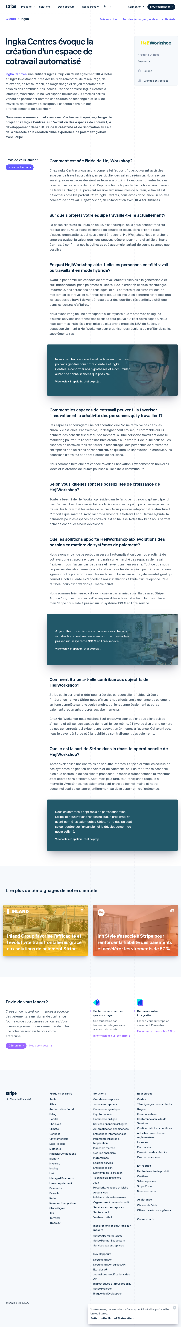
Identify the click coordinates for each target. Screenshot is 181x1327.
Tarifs (107, 6)
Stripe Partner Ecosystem (109, 1240)
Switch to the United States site (111, 1318)
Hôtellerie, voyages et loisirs (110, 1187)
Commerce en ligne (105, 1119)
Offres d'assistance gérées (154, 1210)
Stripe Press (144, 1186)
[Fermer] (174, 1308)
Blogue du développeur (107, 1293)
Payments (55, 1188)
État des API (100, 1269)
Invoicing (54, 1163)
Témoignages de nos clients (154, 1104)
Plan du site (144, 1147)
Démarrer (14, 1045)
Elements (55, 1148)
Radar (53, 1198)
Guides (141, 1099)
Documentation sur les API (154, 1031)
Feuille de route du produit (153, 1171)
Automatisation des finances (111, 1129)
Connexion (134, 6)
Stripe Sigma (57, 1208)
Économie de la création (108, 1172)
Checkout (55, 1124)
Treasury (55, 1223)
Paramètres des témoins (152, 1152)
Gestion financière (104, 1153)
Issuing (53, 1168)
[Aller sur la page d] (10, 1093)
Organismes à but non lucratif (111, 1202)
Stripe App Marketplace (107, 1235)
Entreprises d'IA (103, 1167)
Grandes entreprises (106, 1099)
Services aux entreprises (108, 1207)
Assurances (100, 1192)
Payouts (54, 1193)
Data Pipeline (57, 1143)
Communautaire (147, 1114)
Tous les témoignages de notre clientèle (148, 19)
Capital (53, 1119)
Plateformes (101, 1158)
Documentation (102, 1259)
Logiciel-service (103, 1162)
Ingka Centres (16, 74)
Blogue (141, 1109)
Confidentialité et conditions (154, 1128)
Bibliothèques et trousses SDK (112, 1283)
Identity (54, 1158)
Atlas (52, 1104)
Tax (51, 1213)
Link (51, 1173)
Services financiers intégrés (110, 1124)
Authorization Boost (61, 1109)
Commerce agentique (106, 1109)
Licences (142, 1142)
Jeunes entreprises (105, 1104)
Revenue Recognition (62, 1203)
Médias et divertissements (109, 1197)
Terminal (54, 1218)
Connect (54, 1134)
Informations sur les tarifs (110, 1035)
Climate (54, 1129)
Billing (52, 1114)
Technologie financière (107, 1177)
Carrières (142, 1176)
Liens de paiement (60, 1183)
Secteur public (102, 1212)
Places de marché (104, 1148)
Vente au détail (102, 1217)
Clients (11, 19)
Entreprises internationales (109, 1134)
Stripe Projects (102, 1288)
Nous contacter (160, 6)
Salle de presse (146, 1181)
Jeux (96, 1182)
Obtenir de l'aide (147, 1205)
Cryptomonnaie (59, 1138)
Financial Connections (62, 1153)
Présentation (108, 19)
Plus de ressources (149, 1157)
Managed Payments (61, 1178)
